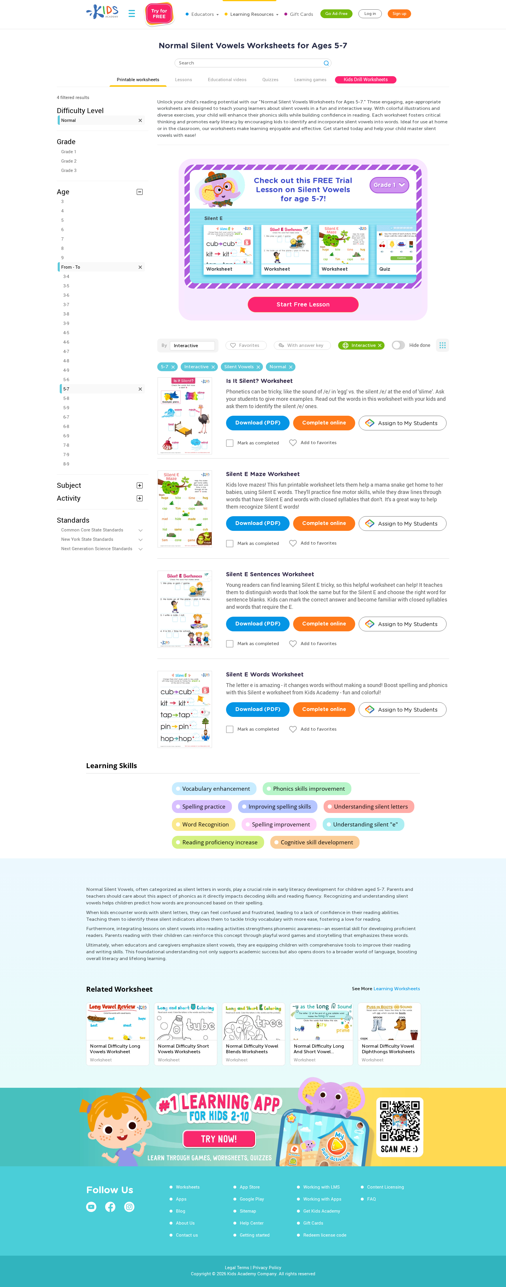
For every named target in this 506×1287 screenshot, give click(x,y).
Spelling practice (203, 806)
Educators (202, 14)
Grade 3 (68, 170)
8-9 (66, 464)
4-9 (66, 370)
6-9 (66, 436)
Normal (68, 120)
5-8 (66, 398)
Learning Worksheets (396, 988)
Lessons (183, 79)
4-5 (66, 332)
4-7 (66, 351)
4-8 (66, 361)
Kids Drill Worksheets (366, 79)
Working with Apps (322, 1199)
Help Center (252, 1223)
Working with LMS (321, 1187)
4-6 (66, 342)
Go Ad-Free (336, 13)
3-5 (66, 286)
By (164, 345)
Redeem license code (324, 1235)
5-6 (66, 379)
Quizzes (270, 79)
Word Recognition (205, 824)
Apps (181, 1199)
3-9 (66, 323)
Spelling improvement (281, 824)
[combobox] (192, 345)
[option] (117, 1034)
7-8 (66, 445)
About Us (185, 1223)
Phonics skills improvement (309, 788)
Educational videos (227, 79)
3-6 (66, 295)
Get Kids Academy (321, 1211)
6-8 (66, 426)
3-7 (66, 304)
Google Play (252, 1199)
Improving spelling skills (280, 806)
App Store (250, 1187)
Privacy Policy (267, 1267)
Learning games (310, 79)
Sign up (399, 13)
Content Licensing (385, 1187)
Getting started (255, 1235)
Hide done (419, 345)
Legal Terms (237, 1267)
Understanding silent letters (371, 806)
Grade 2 (68, 161)
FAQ (371, 1199)
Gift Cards (301, 14)
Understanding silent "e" (365, 824)
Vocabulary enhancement (216, 788)
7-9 (66, 454)
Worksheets (188, 1187)
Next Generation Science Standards (96, 548)
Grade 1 (68, 151)
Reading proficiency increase (220, 842)
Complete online (324, 423)
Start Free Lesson (303, 304)
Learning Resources (251, 14)
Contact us (187, 1235)
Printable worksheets (138, 79)
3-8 (66, 314)
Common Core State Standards (92, 530)
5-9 (66, 407)
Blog (180, 1211)
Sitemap (248, 1211)
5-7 (66, 389)
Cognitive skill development (317, 842)
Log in (370, 13)
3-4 (66, 276)
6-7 (66, 417)
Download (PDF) (258, 423)
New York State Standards (87, 539)
